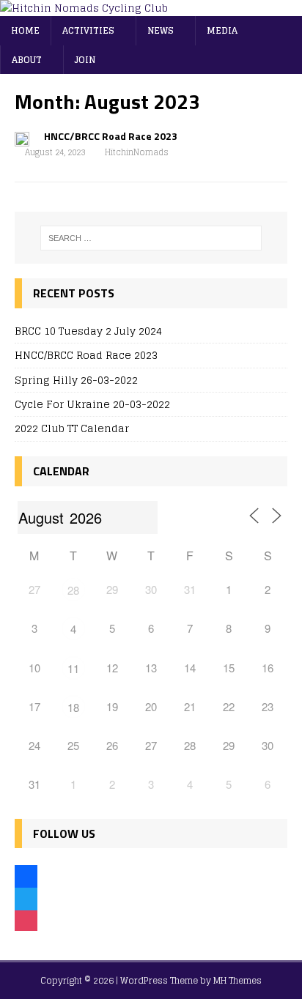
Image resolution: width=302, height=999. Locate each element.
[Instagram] (26, 920)
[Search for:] (151, 238)
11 (73, 668)
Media (222, 30)
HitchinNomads (137, 152)
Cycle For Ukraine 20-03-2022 (92, 404)
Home (25, 30)
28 (73, 590)
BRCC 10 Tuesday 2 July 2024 (88, 331)
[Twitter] (26, 897)
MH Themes (237, 980)
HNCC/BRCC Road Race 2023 (110, 136)
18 (73, 707)
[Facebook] (26, 875)
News (160, 30)
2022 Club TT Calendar (72, 428)
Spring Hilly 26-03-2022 (76, 380)
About (27, 59)
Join (85, 59)
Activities (88, 30)
